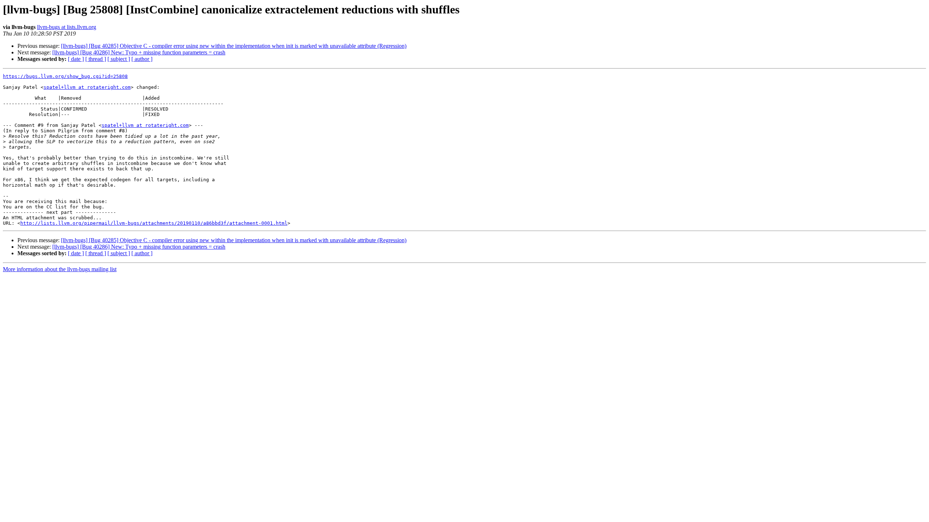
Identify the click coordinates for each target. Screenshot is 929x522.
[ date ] (76, 59)
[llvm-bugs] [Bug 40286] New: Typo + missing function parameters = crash (138, 52)
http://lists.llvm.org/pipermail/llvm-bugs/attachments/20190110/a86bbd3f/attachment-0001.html (153, 223)
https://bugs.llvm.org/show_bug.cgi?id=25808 (65, 76)
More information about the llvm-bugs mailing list (59, 269)
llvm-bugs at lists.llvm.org (66, 27)
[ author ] (141, 59)
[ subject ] (118, 59)
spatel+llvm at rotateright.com (87, 87)
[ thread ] (95, 59)
